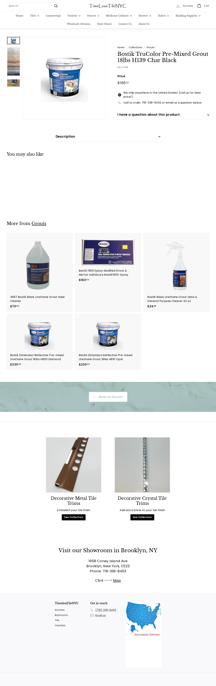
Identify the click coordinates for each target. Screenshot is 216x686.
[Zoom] (64, 78)
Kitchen (60, 610)
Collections (135, 47)
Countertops (53, 15)
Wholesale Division (78, 23)
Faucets (92, 15)
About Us (143, 23)
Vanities (73, 15)
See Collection (73, 517)
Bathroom (61, 615)
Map (117, 580)
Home (19, 15)
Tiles (33, 15)
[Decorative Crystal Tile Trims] (142, 465)
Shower (143, 15)
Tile (57, 620)
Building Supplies (187, 15)
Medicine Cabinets (117, 15)
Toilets (162, 15)
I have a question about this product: (149, 114)
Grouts (150, 47)
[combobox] (34, 5)
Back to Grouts (110, 397)
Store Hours (104, 23)
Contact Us (125, 23)
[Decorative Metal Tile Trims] (73, 465)
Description (65, 136)
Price (121, 76)
